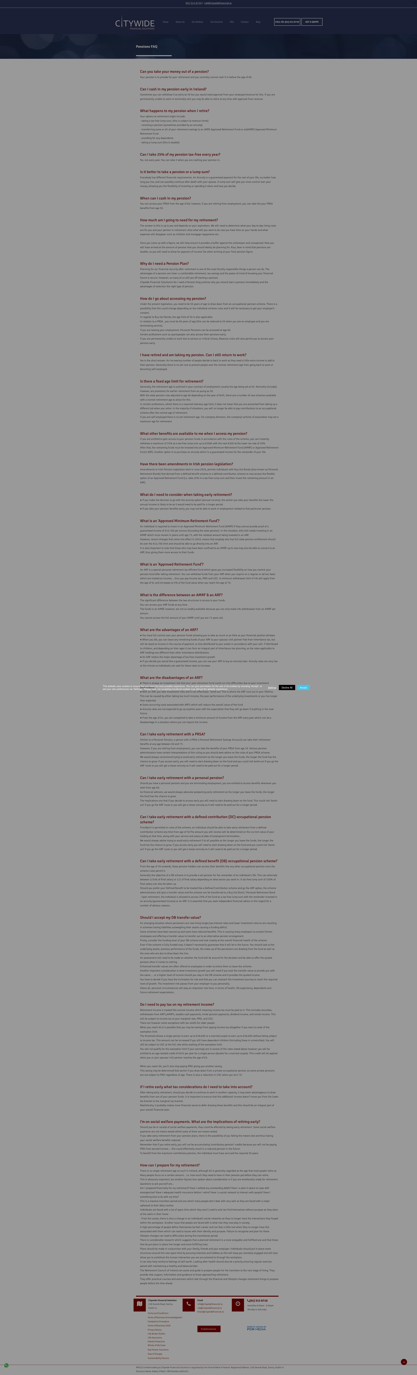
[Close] (414, 3)
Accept (303, 687)
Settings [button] (272, 687)
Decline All (287, 687)
